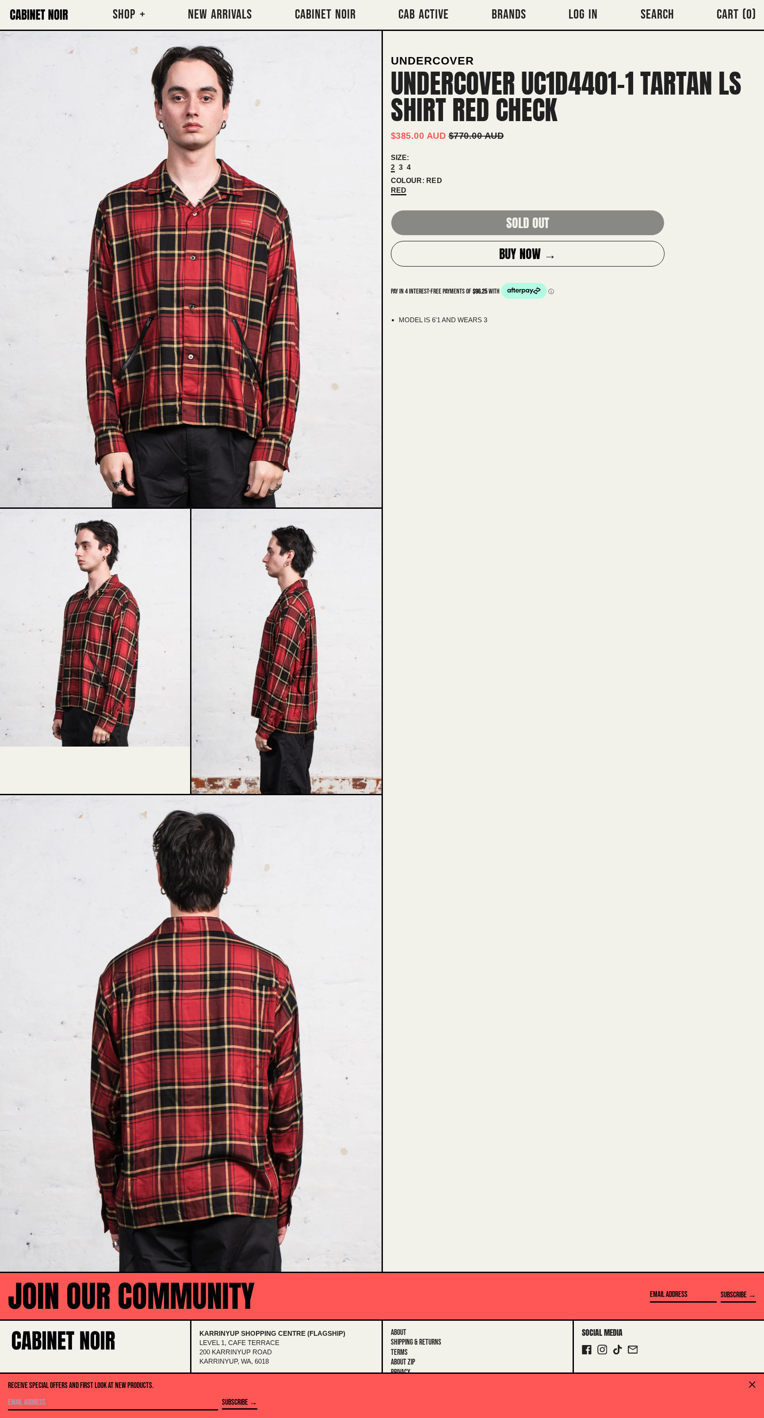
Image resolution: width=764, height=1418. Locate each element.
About (398, 1332)
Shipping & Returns (416, 1342)
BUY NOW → (527, 253)
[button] (736, 15)
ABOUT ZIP (403, 1362)
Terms (399, 1352)
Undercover (432, 60)
